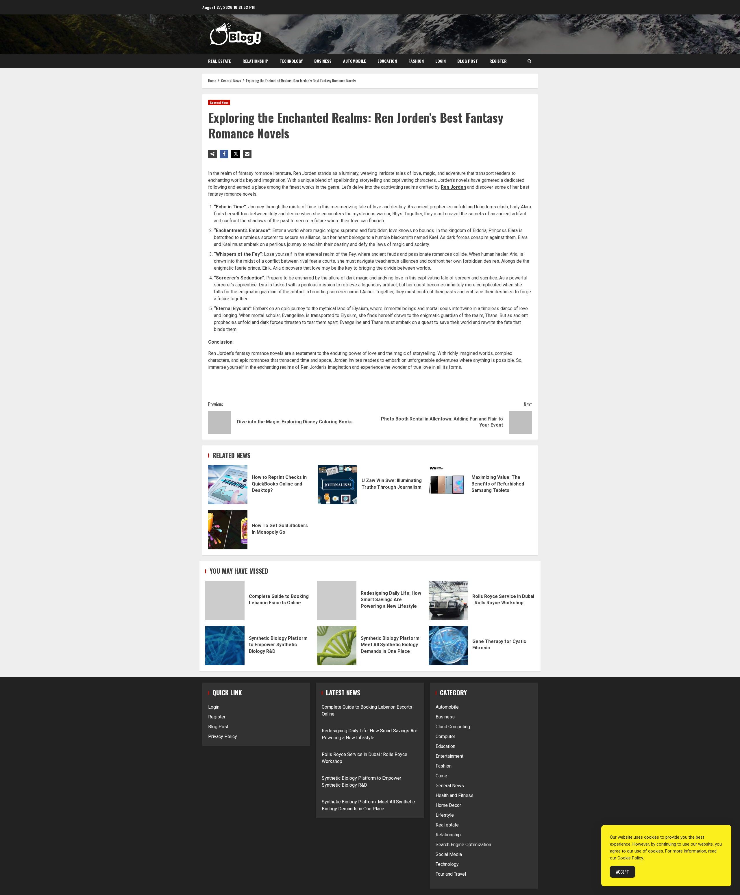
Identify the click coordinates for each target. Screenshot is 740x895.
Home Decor (448, 805)
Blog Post (467, 61)
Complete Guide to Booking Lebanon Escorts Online (225, 600)
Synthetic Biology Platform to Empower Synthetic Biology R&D (225, 645)
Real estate (219, 61)
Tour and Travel (451, 874)
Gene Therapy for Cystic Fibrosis (448, 645)
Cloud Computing (453, 726)
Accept (622, 871)
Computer (445, 736)
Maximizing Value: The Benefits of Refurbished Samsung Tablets (447, 484)
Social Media (449, 854)
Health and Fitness (454, 795)
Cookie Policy (630, 858)
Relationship (255, 61)
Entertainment (449, 756)
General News (219, 102)
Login (440, 61)
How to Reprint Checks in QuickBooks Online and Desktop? (227, 484)
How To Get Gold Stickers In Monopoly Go (227, 529)
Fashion (416, 61)
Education (387, 61)
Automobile (354, 61)
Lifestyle (445, 815)
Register (498, 61)
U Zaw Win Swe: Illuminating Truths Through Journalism (337, 484)
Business (323, 61)
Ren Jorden (453, 187)
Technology (291, 61)
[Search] (529, 60)
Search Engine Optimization (463, 844)
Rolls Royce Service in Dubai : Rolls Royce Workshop (448, 600)
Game (441, 776)
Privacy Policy (222, 736)
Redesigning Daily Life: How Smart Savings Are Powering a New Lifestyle (336, 600)
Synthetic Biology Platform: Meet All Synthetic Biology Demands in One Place (336, 645)
